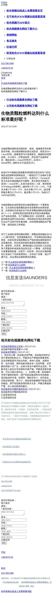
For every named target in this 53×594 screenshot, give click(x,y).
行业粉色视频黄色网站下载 (22, 99)
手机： (4, 313)
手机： (4, 523)
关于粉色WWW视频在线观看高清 (26, 16)
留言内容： (7, 299)
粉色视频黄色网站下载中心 (22, 28)
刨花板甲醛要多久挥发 (12, 346)
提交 (4, 334)
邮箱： (4, 319)
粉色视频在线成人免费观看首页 (25, 10)
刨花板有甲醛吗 (8, 352)
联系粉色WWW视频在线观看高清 (26, 53)
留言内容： (7, 509)
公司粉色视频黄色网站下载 (22, 105)
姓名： (4, 517)
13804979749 (7, 68)
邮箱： (4, 528)
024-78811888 (7, 63)
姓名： (4, 308)
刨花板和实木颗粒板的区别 (14, 389)
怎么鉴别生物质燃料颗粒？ (22, 268)
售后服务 (12, 40)
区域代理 (12, 46)
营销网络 (12, 34)
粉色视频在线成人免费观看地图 (16, 591)
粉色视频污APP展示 (18, 22)
